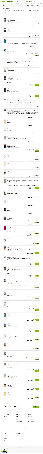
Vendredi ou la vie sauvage (10, 303)
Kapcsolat (5, 438)
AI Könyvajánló (10, 1)
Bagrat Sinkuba (15, 100)
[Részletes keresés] (15, 1)
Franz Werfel (33, 110)
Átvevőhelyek (6, 436)
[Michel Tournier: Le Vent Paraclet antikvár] (5, 325)
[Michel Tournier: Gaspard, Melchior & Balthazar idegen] (5, 164)
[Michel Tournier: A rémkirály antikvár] (5, 393)
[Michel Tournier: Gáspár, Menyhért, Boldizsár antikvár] (5, 344)
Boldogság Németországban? (11, 20)
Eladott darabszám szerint (27, 15)
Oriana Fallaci (10, 110)
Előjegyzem (37, 25)
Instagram (18, 433)
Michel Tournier (8, 19)
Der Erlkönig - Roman (10, 228)
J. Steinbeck (8, 111)
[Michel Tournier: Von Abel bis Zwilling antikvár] (5, 78)
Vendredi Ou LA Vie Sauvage (11, 146)
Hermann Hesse (19, 180)
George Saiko (23, 100)
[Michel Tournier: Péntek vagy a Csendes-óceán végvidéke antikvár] (5, 353)
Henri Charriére (14, 110)
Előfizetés (41, 5)
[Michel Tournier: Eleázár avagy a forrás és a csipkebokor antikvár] (5, 335)
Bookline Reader (30, 416)
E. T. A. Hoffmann (12, 111)
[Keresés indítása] (27, 1)
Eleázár (8, 202)
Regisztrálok (30, 1)
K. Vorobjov (8, 100)
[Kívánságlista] (37, 1)
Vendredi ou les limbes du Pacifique (12, 193)
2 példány (37, 319)
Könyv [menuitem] (2, 3)
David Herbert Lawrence (32, 179)
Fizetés (5, 433)
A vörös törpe (9, 385)
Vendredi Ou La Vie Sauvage (11, 51)
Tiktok (18, 435)
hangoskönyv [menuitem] (17, 3)
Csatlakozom (36, 406)
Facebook (18, 431)
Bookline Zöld (18, 414)
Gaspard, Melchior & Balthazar (11, 164)
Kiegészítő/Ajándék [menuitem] (39, 3)
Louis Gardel (8, 137)
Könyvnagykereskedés (19, 421)
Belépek (34, 1)
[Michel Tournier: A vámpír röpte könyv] (5, 41)
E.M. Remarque (16, 111)
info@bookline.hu (6, 414)
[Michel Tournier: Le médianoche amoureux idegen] (5, 70)
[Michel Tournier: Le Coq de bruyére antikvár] (5, 293)
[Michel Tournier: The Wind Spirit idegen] (5, 129)
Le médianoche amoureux (10, 70)
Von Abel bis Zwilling (10, 78)
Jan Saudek (8, 210)
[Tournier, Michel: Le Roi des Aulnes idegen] (5, 218)
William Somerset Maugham (13, 180)
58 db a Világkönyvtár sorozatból (12, 181)
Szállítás (5, 435)
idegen (7, 49)
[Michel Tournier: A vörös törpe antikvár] (5, 385)
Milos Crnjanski (32, 180)
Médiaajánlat (18, 419)
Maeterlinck (24, 111)
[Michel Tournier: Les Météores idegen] (5, 121)
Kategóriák (2, 5)
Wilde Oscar (26, 110)
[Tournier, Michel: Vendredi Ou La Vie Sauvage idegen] (5, 50)
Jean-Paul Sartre (26, 179)
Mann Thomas (30, 110)
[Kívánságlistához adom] (33, 25)
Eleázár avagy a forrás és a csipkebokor (12, 336)
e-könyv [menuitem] (12, 3)
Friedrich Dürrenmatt (9, 257)
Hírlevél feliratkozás (31, 419)
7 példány (37, 243)
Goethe (36, 110)
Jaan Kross (31, 100)
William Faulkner (20, 111)
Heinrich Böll (11, 179)
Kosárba (37, 55)
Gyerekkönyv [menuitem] (6, 3)
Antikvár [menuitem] (22, 3)
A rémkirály (8, 30)
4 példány (37, 339)
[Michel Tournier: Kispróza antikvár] (5, 240)
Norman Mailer (37, 179)
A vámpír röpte (9, 40)
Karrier (17, 416)
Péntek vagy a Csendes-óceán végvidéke (12, 353)
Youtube (18, 436)
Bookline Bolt (6, 416)
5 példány (37, 388)
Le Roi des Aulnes (9, 172)
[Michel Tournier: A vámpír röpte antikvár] (5, 315)
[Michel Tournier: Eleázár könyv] (5, 201)
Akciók (38, 5)
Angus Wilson (8, 180)
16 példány (37, 397)
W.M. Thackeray (19, 110)
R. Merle (8, 110)
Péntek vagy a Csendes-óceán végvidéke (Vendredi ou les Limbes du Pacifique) (18, 281)
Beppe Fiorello (36, 180)
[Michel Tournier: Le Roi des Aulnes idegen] (5, 172)
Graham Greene (27, 100)
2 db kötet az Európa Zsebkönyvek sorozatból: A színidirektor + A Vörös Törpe (18, 258)
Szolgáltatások (6, 431)
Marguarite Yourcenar (21, 179)
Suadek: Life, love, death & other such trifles (13, 269)
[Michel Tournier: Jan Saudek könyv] (5, 209)
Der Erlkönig (8, 90)
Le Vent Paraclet (9, 325)
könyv (7, 18)
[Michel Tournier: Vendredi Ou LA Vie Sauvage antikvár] (5, 146)
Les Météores (8, 122)
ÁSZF (16, 424)
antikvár (8, 76)
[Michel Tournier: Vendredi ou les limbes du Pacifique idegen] (5, 193)
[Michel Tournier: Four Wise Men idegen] (5, 156)
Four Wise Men (9, 156)
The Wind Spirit (9, 130)
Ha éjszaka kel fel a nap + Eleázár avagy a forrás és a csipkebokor (16, 138)
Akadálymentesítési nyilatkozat (20, 427)
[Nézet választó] (38, 15)
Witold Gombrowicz (16, 179)
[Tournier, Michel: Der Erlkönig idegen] (5, 228)
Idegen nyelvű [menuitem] (27, 3)
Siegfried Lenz (19, 100)
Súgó (4, 440)
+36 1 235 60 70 (6, 412)
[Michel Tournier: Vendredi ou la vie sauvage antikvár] (5, 304)
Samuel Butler (11, 100)
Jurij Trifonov (8, 179)
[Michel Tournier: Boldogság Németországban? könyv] (5, 20)
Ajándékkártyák (30, 414)
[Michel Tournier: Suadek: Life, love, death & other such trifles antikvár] (5, 268)
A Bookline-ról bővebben (19, 412)
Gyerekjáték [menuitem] (33, 3)
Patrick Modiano (28, 180)
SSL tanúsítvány (6, 448)
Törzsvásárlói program (33, 5)
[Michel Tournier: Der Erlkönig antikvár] (5, 90)
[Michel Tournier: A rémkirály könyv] (5, 30)
